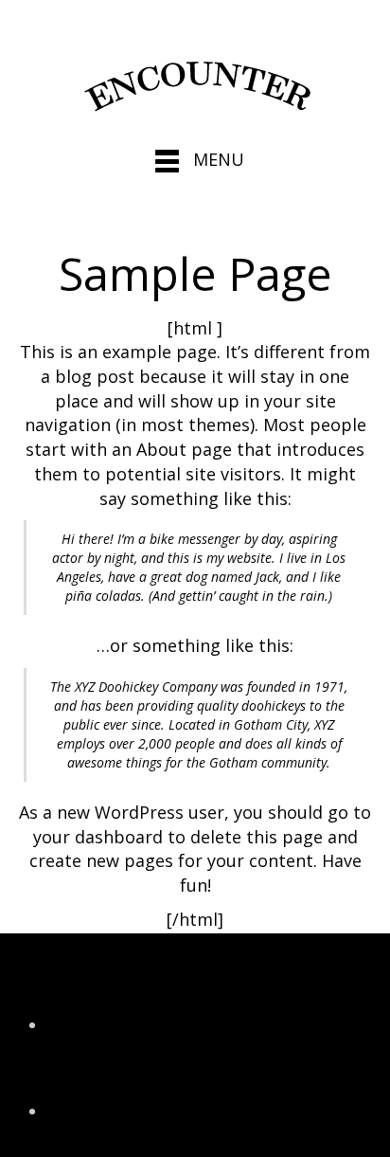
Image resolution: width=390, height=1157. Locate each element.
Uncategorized (105, 1111)
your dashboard (98, 836)
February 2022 (103, 1024)
